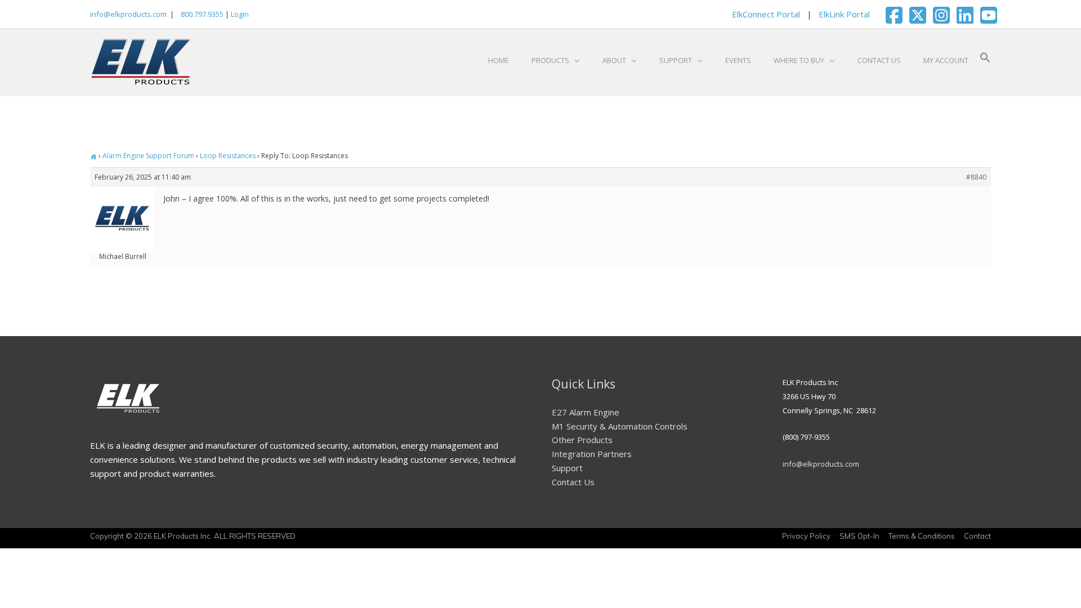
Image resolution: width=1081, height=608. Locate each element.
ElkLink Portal (844, 14)
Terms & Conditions (921, 535)
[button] (985, 60)
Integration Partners (592, 453)
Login (240, 14)
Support (567, 467)
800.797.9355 (201, 14)
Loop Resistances (228, 155)
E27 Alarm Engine (585, 412)
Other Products (582, 439)
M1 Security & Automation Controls (619, 426)
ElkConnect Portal (766, 14)
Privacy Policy (806, 535)
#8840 (976, 177)
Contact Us (573, 482)
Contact (977, 535)
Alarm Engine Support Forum (148, 155)
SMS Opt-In (859, 535)
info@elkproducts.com (128, 14)
